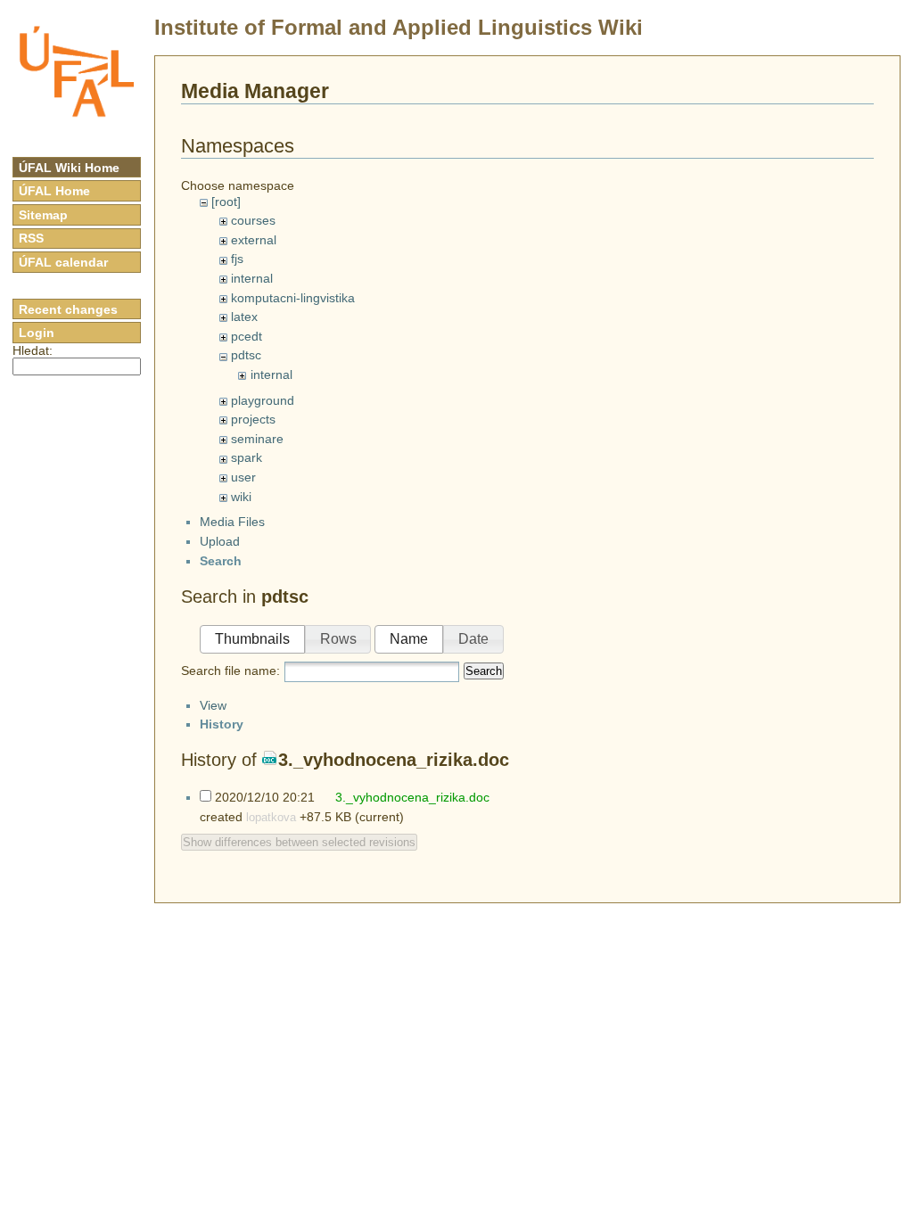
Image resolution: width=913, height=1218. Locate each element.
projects (253, 419)
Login (36, 332)
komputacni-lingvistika (293, 298)
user (243, 477)
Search (483, 671)
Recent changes (68, 309)
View (213, 705)
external (253, 240)
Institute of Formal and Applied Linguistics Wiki (398, 27)
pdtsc (246, 355)
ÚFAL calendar (63, 262)
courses (253, 220)
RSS (31, 238)
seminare (257, 439)
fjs (237, 258)
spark (246, 457)
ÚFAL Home (54, 191)
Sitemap (43, 215)
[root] (226, 201)
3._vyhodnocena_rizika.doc (393, 759)
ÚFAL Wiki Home (69, 167)
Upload (220, 541)
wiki (241, 497)
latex (244, 316)
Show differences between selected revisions (299, 842)
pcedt (246, 336)
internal (252, 278)
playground (262, 400)
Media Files (232, 521)
